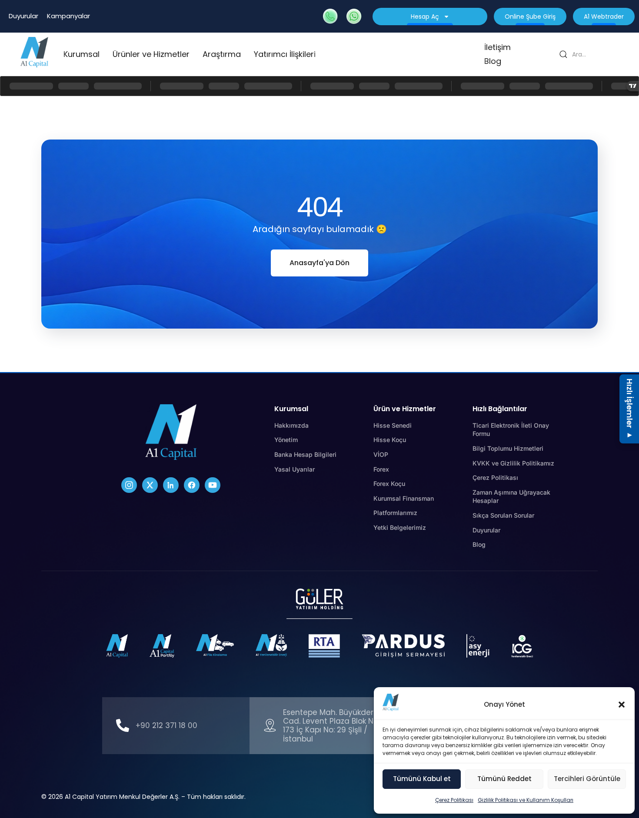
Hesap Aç (425, 16)
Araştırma (222, 54)
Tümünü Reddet (504, 778)
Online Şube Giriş (530, 16)
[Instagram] (129, 485)
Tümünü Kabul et (422, 778)
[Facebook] (192, 485)
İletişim (497, 47)
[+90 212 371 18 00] (122, 725)
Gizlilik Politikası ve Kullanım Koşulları (525, 800)
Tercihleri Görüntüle (587, 778)
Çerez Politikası (454, 800)
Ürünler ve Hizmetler (151, 54)
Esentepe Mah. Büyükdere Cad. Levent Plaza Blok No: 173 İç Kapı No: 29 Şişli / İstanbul (331, 725)
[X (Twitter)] (150, 485)
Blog (492, 61)
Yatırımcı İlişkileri (285, 54)
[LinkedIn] (171, 485)
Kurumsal (81, 54)
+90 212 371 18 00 (166, 725)
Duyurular (23, 15)
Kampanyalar (68, 15)
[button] (621, 704)
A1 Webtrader (604, 16)
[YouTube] (212, 485)
